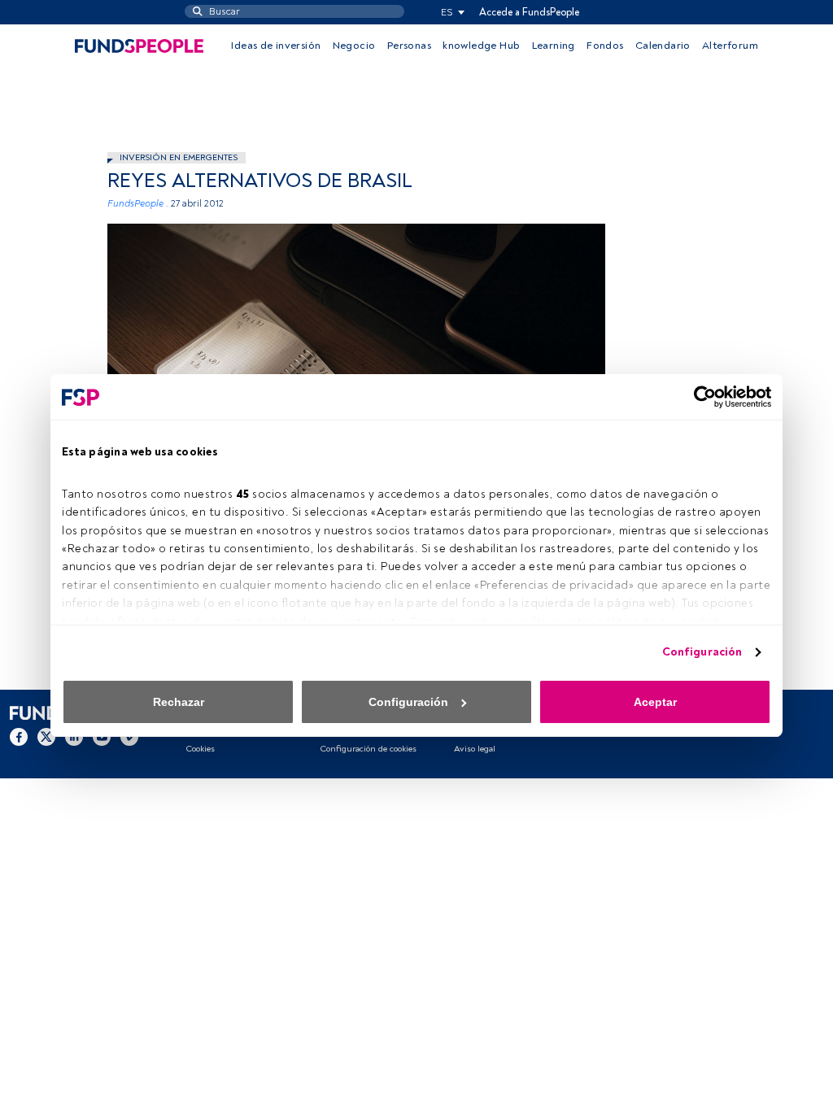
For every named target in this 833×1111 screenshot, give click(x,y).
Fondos (605, 45)
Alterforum (730, 45)
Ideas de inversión (276, 45)
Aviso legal (474, 748)
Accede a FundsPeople (529, 12)
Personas (409, 45)
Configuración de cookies (368, 748)
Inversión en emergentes (179, 157)
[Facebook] (19, 736)
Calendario (663, 45)
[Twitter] (46, 736)
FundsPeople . (137, 204)
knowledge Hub (481, 45)
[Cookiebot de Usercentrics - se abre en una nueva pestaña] (700, 397)
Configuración (702, 652)
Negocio (354, 45)
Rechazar (178, 701)
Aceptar (655, 701)
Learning (553, 45)
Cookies (200, 748)
